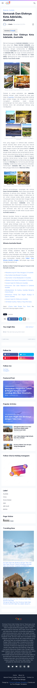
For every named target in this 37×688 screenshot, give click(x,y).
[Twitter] (20, 319)
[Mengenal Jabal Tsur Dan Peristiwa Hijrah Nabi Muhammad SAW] (8, 429)
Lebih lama (31, 339)
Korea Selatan (7, 500)
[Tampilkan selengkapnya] (28, 319)
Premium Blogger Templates (18, 682)
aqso (4, 503)
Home (15, 675)
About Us (21, 675)
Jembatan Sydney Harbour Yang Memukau (19, 302)
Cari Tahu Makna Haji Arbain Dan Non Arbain (23, 437)
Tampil (12, 30)
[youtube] (16, 666)
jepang (5, 509)
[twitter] (12, 666)
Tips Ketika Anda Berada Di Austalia (16, 275)
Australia (11, 10)
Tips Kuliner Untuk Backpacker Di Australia (18, 278)
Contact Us (30, 677)
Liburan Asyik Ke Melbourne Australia (17, 283)
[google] (24, 666)
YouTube (5, 369)
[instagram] (20, 666)
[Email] (24, 319)
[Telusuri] (34, 3)
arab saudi (6, 506)
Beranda (5, 10)
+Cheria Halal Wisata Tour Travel (19, 306)
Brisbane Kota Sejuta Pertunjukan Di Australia (19, 280)
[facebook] (8, 666)
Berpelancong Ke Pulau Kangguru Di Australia (19, 272)
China (4, 497)
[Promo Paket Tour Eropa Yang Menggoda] (8, 446)
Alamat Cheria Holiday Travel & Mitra (14, 677)
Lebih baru (5, 339)
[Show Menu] (2, 3)
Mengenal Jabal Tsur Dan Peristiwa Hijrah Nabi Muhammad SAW (22, 428)
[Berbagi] (32, 24)
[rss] (28, 666)
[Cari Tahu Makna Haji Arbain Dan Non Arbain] (8, 438)
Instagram (6, 371)
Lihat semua (29, 327)
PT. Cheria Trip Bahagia (18, 679)
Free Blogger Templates (19, 684)
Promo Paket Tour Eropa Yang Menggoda (22, 445)
